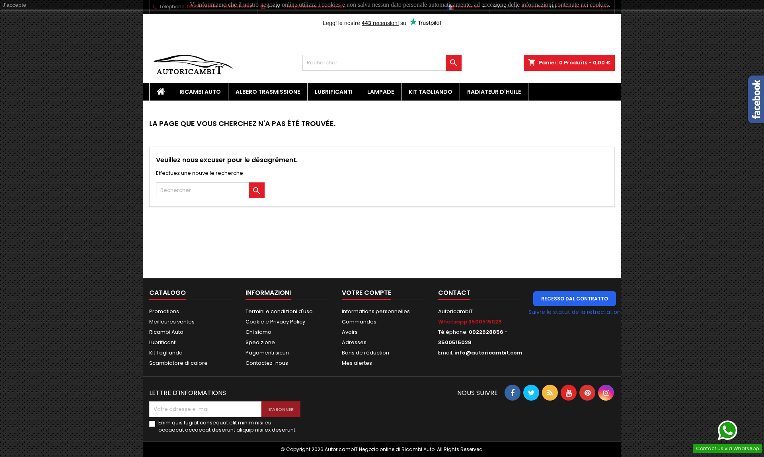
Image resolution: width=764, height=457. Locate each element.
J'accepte (14, 5)
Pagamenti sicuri (267, 352)
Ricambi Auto (200, 92)
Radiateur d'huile (494, 92)
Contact (454, 292)
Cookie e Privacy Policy (275, 321)
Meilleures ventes (172, 321)
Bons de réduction (365, 352)
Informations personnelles (376, 311)
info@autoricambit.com (488, 352)
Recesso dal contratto (574, 298)
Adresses (354, 342)
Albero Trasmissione (268, 92)
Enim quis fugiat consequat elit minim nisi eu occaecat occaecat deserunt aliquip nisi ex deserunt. (227, 426)
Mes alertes (357, 363)
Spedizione (260, 342)
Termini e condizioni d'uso (279, 311)
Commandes (359, 321)
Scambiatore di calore (178, 363)
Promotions (164, 311)
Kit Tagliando (430, 92)
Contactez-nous (267, 363)
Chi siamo (258, 332)
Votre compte (366, 292)
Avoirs (350, 332)
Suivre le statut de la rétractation (574, 312)
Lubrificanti (334, 92)
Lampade (380, 92)
